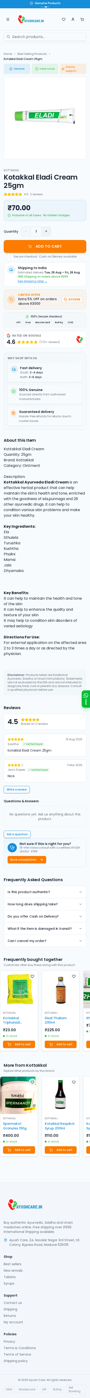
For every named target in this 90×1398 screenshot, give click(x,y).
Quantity (11, 231)
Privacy (9, 1341)
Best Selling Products (32, 54)
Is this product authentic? (29, 892)
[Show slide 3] (46, 6)
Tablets (10, 1277)
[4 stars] (16, 194)
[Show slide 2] (43, 6)
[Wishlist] (64, 19)
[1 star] (5, 194)
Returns (10, 1315)
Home (8, 54)
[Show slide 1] (41, 6)
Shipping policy (16, 1361)
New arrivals (13, 1270)
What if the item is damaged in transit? (40, 928)
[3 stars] (13, 194)
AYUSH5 (74, 299)
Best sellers (12, 1264)
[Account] (73, 19)
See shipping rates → (32, 281)
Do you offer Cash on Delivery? (33, 916)
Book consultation (23, 860)
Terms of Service (17, 1354)
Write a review (17, 789)
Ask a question (17, 834)
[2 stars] (9, 194)
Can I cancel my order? (27, 941)
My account (13, 1322)
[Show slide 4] (48, 6)
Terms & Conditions (20, 1348)
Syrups (9, 1283)
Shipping (10, 1309)
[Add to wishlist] (32, 976)
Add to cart (23, 1044)
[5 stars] (20, 194)
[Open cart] (82, 19)
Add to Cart (49, 246)
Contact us (13, 1302)
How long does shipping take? (33, 904)
